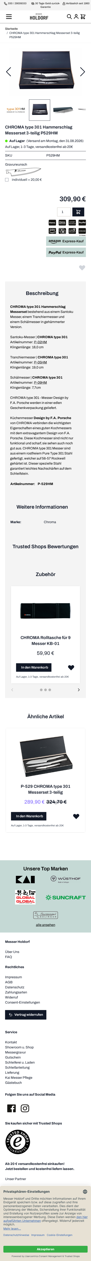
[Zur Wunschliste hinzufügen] (82, 267)
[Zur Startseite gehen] (39, 16)
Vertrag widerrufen (28, 1014)
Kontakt (11, 1042)
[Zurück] (8, 71)
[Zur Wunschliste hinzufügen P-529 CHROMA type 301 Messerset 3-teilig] (76, 816)
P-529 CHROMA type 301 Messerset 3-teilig (45, 789)
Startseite (11, 28)
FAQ (8, 957)
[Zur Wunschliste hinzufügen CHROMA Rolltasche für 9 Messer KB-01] (71, 667)
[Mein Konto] (76, 17)
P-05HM (40, 362)
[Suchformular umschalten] (69, 17)
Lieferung (12, 1072)
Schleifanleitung (17, 1067)
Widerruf (11, 997)
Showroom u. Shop (19, 1047)
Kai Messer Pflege (18, 1077)
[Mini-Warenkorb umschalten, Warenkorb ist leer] (83, 17)
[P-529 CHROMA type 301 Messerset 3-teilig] (45, 758)
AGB (8, 982)
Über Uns (12, 952)
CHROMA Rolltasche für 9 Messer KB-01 (46, 640)
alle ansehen (45, 925)
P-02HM (40, 342)
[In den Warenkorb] (78, 212)
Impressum (13, 977)
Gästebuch (13, 1082)
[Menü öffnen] (9, 16)
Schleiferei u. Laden (20, 1062)
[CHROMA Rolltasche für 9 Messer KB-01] (45, 612)
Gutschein (13, 1057)
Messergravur (15, 1052)
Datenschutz (14, 987)
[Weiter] (82, 71)
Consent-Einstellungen (22, 1002)
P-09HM (40, 382)
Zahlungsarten (16, 992)
